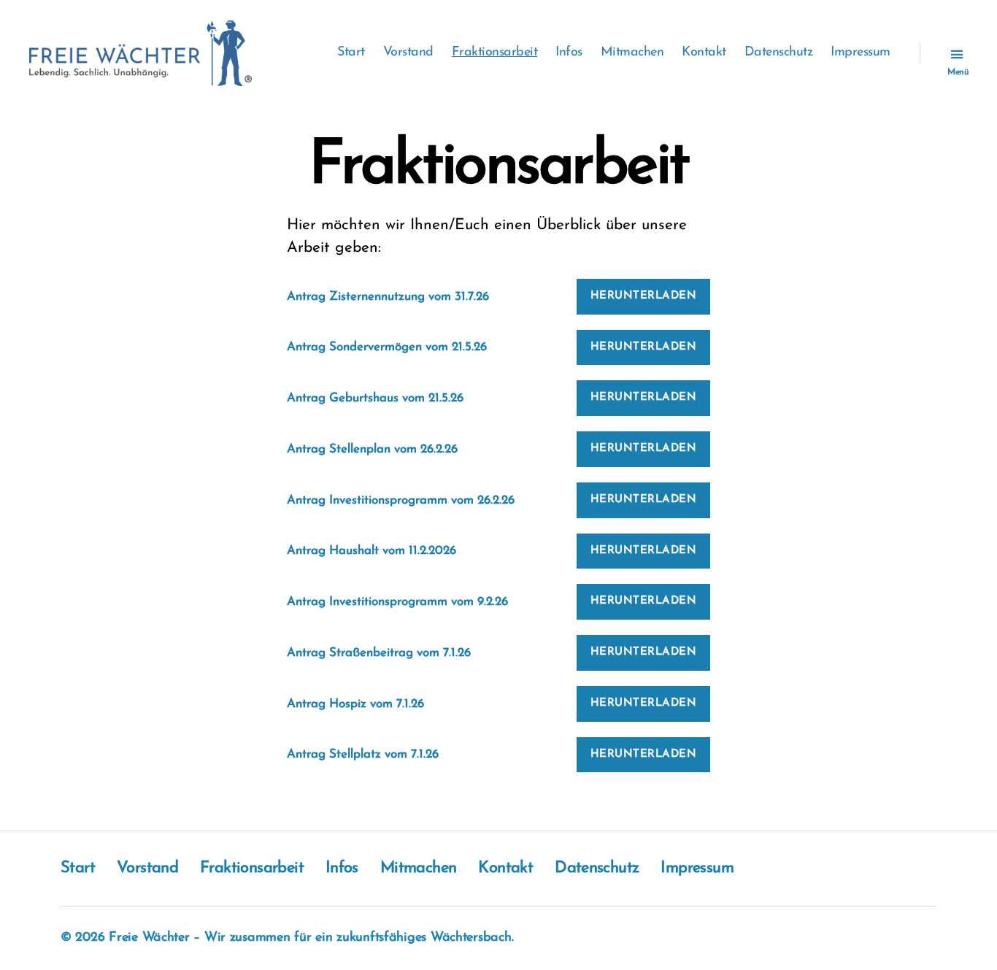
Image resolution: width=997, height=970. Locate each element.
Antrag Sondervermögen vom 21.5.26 (387, 347)
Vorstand (408, 52)
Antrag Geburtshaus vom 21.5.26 (375, 398)
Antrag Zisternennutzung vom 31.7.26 (388, 296)
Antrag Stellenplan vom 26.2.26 (372, 449)
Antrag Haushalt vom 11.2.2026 (371, 550)
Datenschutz (778, 52)
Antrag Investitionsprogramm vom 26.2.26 (401, 500)
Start (351, 52)
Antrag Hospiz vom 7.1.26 (355, 704)
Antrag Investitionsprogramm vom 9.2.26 (397, 602)
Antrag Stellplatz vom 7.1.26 (363, 754)
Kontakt (704, 52)
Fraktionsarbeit (495, 52)
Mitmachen (632, 52)
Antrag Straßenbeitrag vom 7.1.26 (379, 653)
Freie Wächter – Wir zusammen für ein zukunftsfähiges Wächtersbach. (311, 937)
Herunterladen (643, 295)
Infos (568, 52)
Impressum (860, 52)
